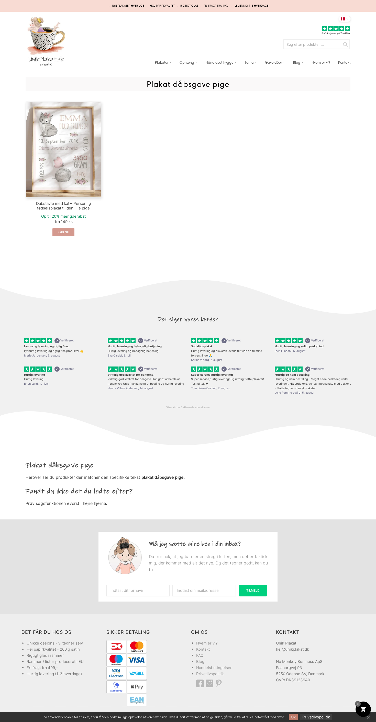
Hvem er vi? (321, 62)
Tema (249, 62)
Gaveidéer (273, 62)
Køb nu (63, 232)
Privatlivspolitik (210, 673)
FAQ (199, 655)
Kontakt (344, 62)
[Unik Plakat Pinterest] (219, 683)
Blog (296, 62)
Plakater (162, 62)
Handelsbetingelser (214, 667)
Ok (293, 717)
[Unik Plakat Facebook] (201, 683)
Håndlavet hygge (219, 62)
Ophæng (187, 62)
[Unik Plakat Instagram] (210, 683)
